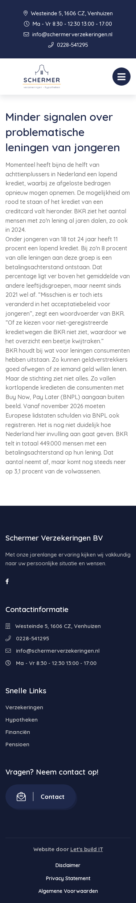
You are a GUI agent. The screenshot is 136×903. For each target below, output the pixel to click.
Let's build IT (86, 849)
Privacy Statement (68, 878)
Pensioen (17, 744)
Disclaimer (68, 865)
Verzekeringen (24, 707)
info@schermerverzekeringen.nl (71, 34)
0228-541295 (71, 44)
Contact (53, 796)
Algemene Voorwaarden (68, 891)
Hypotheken (21, 719)
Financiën (17, 731)
